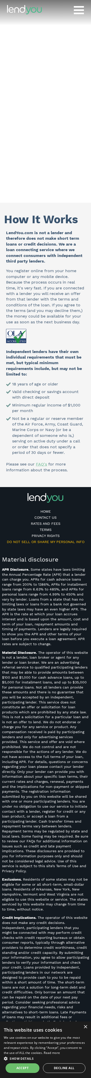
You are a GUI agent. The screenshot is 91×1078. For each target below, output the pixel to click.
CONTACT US (45, 517)
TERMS (46, 530)
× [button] (85, 1027)
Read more (52, 1053)
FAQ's (41, 464)
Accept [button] (22, 1068)
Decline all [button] (64, 1068)
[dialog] (45, 1049)
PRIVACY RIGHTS (46, 536)
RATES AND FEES (45, 524)
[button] (45, 1058)
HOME (45, 511)
